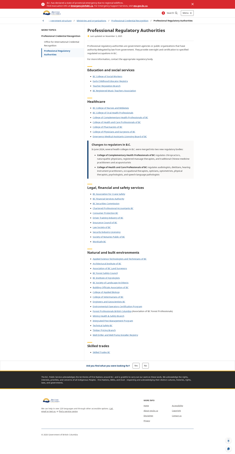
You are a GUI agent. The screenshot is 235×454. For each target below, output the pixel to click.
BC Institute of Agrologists (106, 277)
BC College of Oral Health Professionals (113, 112)
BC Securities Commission (106, 203)
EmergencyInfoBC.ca (82, 5)
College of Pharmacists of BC (107, 126)
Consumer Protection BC (105, 213)
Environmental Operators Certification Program (117, 306)
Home (146, 405)
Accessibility (177, 405)
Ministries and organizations (91, 20)
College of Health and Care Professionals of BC (117, 122)
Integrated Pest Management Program (113, 320)
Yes (136, 365)
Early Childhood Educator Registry (110, 81)
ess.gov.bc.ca (140, 5)
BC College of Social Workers (107, 76)
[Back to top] (228, 440)
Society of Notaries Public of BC (109, 236)
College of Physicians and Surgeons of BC (114, 131)
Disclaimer (148, 415)
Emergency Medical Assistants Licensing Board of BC (120, 136)
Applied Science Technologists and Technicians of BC (120, 258)
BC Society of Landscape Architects (111, 282)
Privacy (147, 420)
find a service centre (68, 411)
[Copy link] (228, 449)
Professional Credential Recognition (129, 20)
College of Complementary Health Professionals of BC (120, 117)
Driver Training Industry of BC (108, 217)
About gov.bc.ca (151, 410)
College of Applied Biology (106, 292)
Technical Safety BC (102, 325)
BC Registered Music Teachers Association (114, 90)
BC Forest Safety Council (105, 273)
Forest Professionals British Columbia (112, 311)
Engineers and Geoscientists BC (109, 301)
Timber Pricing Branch (104, 330)
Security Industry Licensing (106, 232)
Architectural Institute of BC (107, 263)
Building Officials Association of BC (111, 287)
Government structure (60, 20)
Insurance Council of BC (105, 222)
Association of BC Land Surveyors (110, 268)
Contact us (177, 415)
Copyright (176, 410)
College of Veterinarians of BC (108, 296)
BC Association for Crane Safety (109, 194)
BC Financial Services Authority (108, 198)
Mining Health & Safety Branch (108, 315)
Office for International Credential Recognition (61, 43)
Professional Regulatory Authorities (57, 52)
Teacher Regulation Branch (106, 85)
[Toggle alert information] (163, 13)
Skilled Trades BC (101, 352)
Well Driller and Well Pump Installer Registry (115, 335)
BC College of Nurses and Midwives (111, 107)
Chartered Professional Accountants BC (113, 208)
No (145, 365)
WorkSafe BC (99, 241)
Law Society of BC (102, 227)
